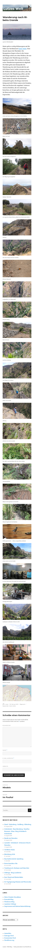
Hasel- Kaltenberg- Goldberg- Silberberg (17, 824)
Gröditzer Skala (9, 849)
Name (5, 750)
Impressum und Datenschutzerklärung (17, 906)
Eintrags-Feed (9, 935)
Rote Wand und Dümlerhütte (13, 877)
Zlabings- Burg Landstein (12, 872)
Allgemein (22, 704)
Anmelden (7, 933)
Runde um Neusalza (10, 838)
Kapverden (6, 706)
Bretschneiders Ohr (10, 863)
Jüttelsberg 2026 (9, 854)
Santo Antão (23, 48)
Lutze (6, 704)
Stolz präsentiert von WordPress (22, 947)
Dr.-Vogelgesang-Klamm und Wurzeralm (17, 882)
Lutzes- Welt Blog (7, 947)
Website (5, 766)
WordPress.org (9, 940)
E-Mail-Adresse (8, 758)
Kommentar (7, 725)
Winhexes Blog (9, 902)
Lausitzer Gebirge (10, 904)
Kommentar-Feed (10, 938)
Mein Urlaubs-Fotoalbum (12, 897)
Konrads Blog (8, 899)
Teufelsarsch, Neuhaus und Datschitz (16, 868)
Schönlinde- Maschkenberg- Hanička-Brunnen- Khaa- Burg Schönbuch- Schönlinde (17, 831)
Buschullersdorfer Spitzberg (13, 859)
